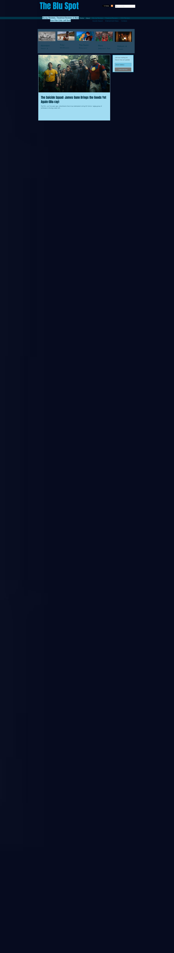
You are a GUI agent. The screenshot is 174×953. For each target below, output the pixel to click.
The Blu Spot (59, 6)
